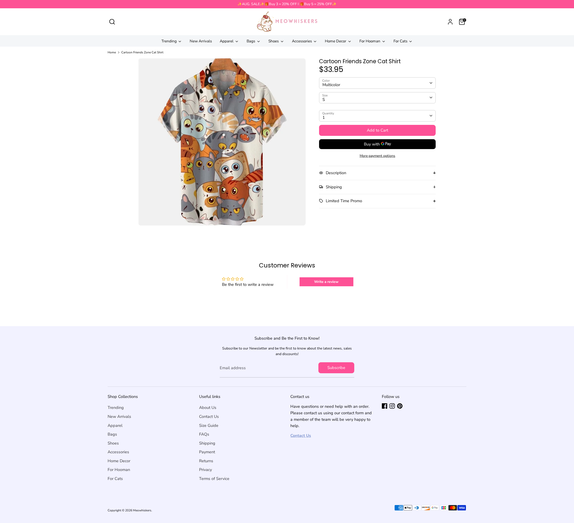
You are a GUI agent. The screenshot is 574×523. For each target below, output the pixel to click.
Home (112, 52)
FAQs (204, 434)
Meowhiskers (142, 510)
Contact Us (209, 416)
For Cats (401, 41)
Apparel (227, 41)
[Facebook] (384, 406)
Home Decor (336, 41)
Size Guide (208, 425)
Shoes (274, 41)
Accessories (302, 41)
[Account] (450, 21)
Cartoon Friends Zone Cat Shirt (142, 52)
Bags (251, 41)
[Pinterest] (399, 406)
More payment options (377, 155)
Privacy (205, 469)
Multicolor (331, 84)
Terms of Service (214, 478)
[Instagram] (392, 406)
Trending (169, 41)
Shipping (207, 443)
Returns (206, 461)
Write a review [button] (326, 281)
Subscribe (336, 367)
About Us (207, 407)
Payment (207, 452)
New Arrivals (201, 41)
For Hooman (370, 41)
